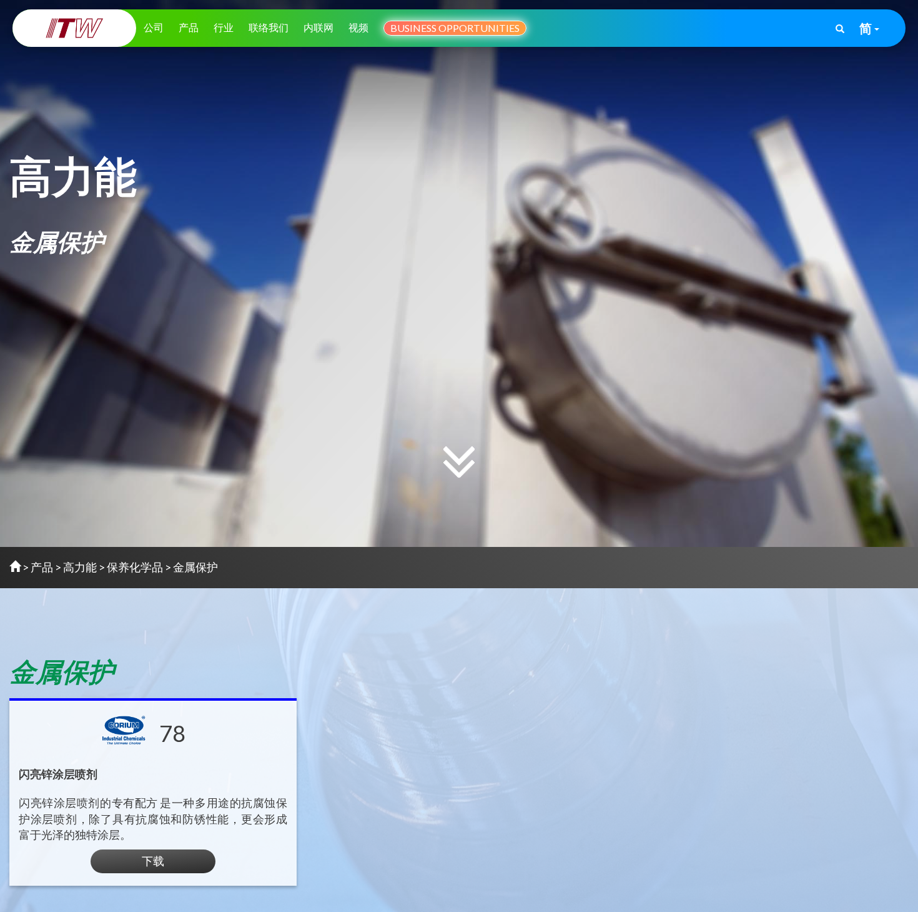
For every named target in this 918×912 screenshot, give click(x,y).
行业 (224, 27)
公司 (154, 27)
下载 (153, 861)
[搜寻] (840, 29)
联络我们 (269, 27)
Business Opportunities (455, 28)
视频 (358, 27)
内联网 (318, 27)
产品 (189, 27)
